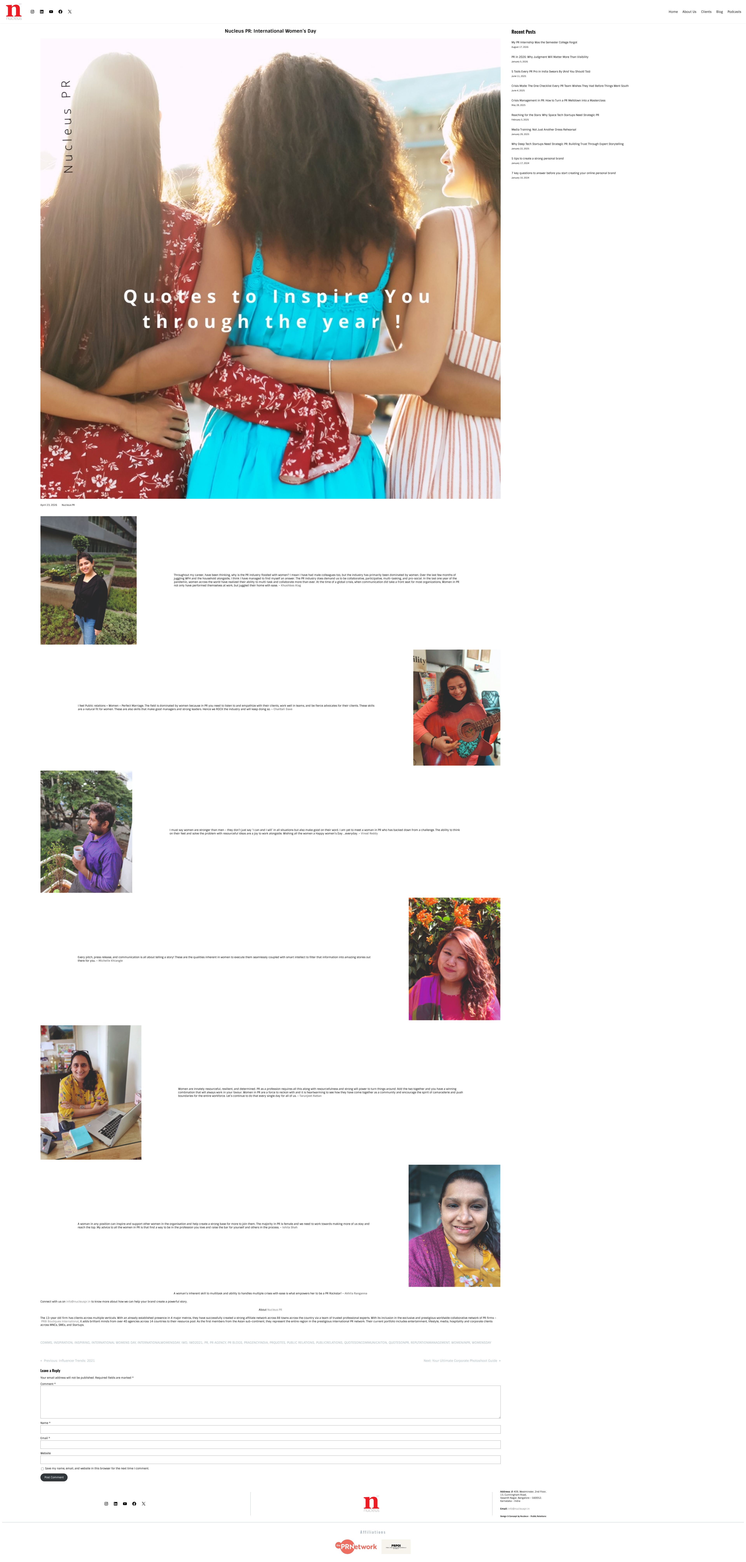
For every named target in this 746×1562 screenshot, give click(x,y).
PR (206, 1343)
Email (45, 1438)
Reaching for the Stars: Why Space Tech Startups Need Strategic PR (555, 115)
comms (46, 1343)
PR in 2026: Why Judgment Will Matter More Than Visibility (550, 57)
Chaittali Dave (283, 709)
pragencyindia (256, 1343)
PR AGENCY (218, 1343)
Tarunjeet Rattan (311, 1096)
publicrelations (329, 1343)
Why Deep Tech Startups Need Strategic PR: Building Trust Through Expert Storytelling (568, 144)
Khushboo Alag (291, 585)
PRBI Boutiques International (60, 1321)
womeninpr (460, 1343)
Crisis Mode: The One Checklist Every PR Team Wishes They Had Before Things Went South (570, 86)
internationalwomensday (159, 1343)
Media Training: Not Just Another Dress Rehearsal (544, 129)
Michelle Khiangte (110, 960)
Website (45, 1453)
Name (45, 1423)
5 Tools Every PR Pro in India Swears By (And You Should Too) (551, 71)
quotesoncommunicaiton (365, 1343)
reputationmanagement (430, 1343)
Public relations (300, 1343)
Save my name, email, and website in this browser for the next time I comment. (97, 1468)
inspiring (82, 1343)
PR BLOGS (235, 1343)
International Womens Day (114, 1343)
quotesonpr (399, 1343)
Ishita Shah (289, 1227)
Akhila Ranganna (356, 1293)
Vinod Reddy (369, 833)
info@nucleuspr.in (78, 1301)
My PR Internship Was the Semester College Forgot (545, 42)
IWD (184, 1343)
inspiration (63, 1343)
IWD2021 (196, 1343)
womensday (481, 1343)
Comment (48, 1384)
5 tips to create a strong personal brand (538, 158)
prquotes (277, 1343)
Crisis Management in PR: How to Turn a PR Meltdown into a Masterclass (558, 100)
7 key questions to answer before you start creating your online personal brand (564, 173)
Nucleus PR (68, 505)
